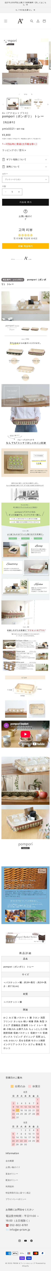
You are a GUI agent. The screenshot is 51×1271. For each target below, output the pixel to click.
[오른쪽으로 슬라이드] (32, 94)
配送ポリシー (12, 1180)
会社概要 (10, 1161)
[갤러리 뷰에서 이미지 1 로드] (12, 103)
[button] (6, 21)
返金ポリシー (12, 1173)
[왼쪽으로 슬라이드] (19, 94)
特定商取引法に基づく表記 (18, 1193)
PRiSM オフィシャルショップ (24, 1263)
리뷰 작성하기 (25, 246)
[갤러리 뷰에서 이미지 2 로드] (25, 103)
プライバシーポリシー (16, 1199)
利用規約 (10, 1186)
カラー (5, 174)
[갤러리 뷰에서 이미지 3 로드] (38, 103)
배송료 (23, 138)
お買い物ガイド (25, 217)
